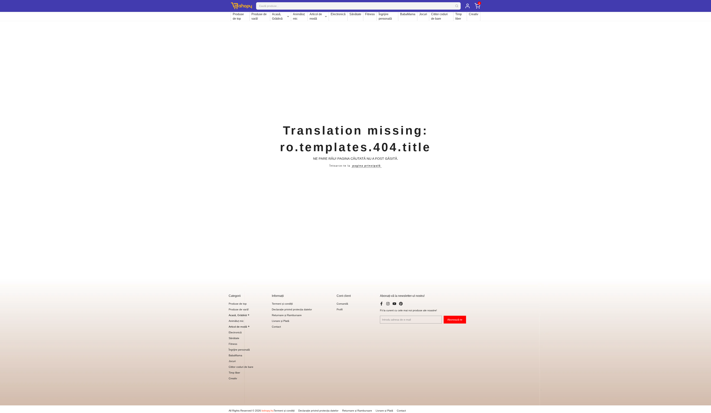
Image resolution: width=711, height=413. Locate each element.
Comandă (342, 303)
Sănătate (355, 14)
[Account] (467, 6)
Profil (340, 309)
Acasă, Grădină (277, 16)
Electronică (338, 14)
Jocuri (423, 14)
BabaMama (407, 14)
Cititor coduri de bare (439, 16)
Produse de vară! (259, 16)
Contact (276, 326)
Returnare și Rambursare (287, 315)
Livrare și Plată (280, 320)
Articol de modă (316, 16)
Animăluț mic (299, 16)
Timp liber (458, 16)
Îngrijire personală (385, 16)
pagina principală (366, 165)
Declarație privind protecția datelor (292, 309)
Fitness (370, 14)
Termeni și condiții (282, 303)
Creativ (473, 14)
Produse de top (238, 16)
